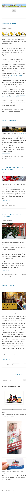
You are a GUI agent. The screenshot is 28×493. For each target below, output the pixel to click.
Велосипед (11, 111)
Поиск (3, 377)
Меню (14, 10)
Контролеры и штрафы (10, 120)
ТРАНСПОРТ (17, 111)
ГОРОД (8, 276)
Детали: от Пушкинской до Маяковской (11, 216)
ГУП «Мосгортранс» (21, 133)
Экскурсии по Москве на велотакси (10, 24)
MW (3, 111)
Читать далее (6, 153)
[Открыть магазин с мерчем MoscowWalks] (14, 437)
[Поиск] (24, 380)
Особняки (12, 364)
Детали (12, 276)
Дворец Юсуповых (8, 285)
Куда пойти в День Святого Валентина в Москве (13, 168)
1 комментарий (5, 289)
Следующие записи (20, 374)
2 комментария (5, 123)
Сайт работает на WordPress (8, 490)
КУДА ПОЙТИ (12, 205)
